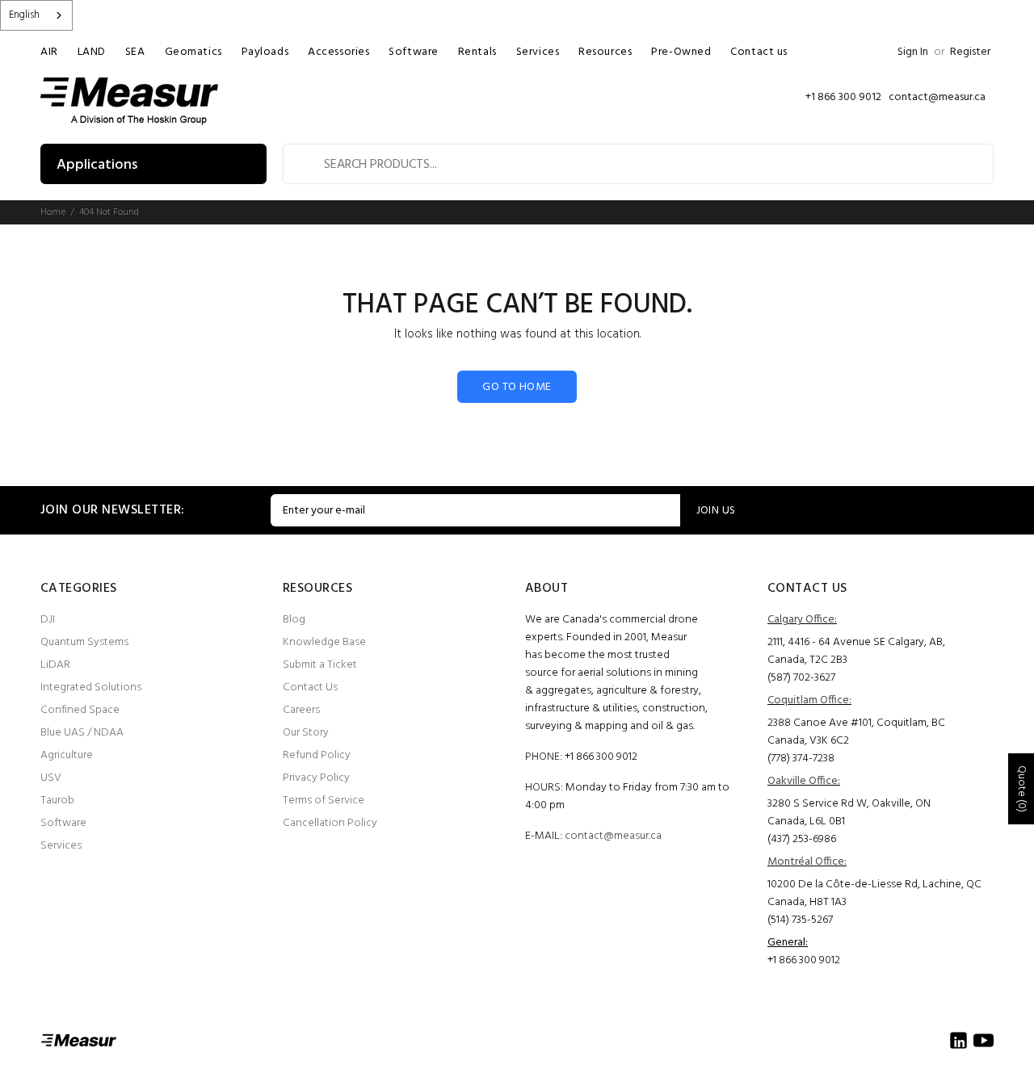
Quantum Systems (84, 642)
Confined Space (80, 710)
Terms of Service (323, 800)
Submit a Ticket (320, 665)
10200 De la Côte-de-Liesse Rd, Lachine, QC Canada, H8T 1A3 (874, 893)
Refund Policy (317, 755)
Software (63, 823)
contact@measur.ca (613, 836)
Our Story (306, 732)
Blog (294, 619)
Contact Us (310, 687)
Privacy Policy (316, 778)
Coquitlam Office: (809, 700)
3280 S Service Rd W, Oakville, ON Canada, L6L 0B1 (849, 812)
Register (970, 52)
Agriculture (66, 755)
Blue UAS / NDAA (82, 732)
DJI (47, 619)
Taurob (57, 800)
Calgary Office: (802, 619)
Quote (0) (1021, 788)
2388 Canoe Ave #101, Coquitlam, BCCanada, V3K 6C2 (856, 732)
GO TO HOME (516, 387)
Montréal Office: (807, 862)
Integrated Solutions (90, 687)
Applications (97, 165)
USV (50, 778)
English (24, 14)
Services (61, 845)
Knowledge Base (324, 642)
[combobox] (36, 15)
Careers (301, 710)
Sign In (912, 52)
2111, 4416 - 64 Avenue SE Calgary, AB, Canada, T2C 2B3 (856, 651)
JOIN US (716, 510)
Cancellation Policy (330, 823)
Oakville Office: (803, 781)
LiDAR (55, 665)
